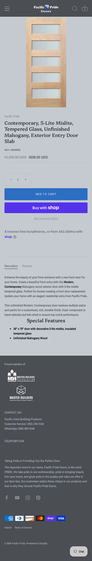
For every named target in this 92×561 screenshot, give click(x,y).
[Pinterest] (38, 497)
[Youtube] (17, 497)
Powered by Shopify (36, 543)
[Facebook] (6, 497)
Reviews (27, 266)
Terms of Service (23, 527)
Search (8, 527)
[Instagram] (27, 497)
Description (11, 266)
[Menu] (7, 9)
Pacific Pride (11, 116)
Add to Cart (46, 194)
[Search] (75, 9)
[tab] (13, 266)
